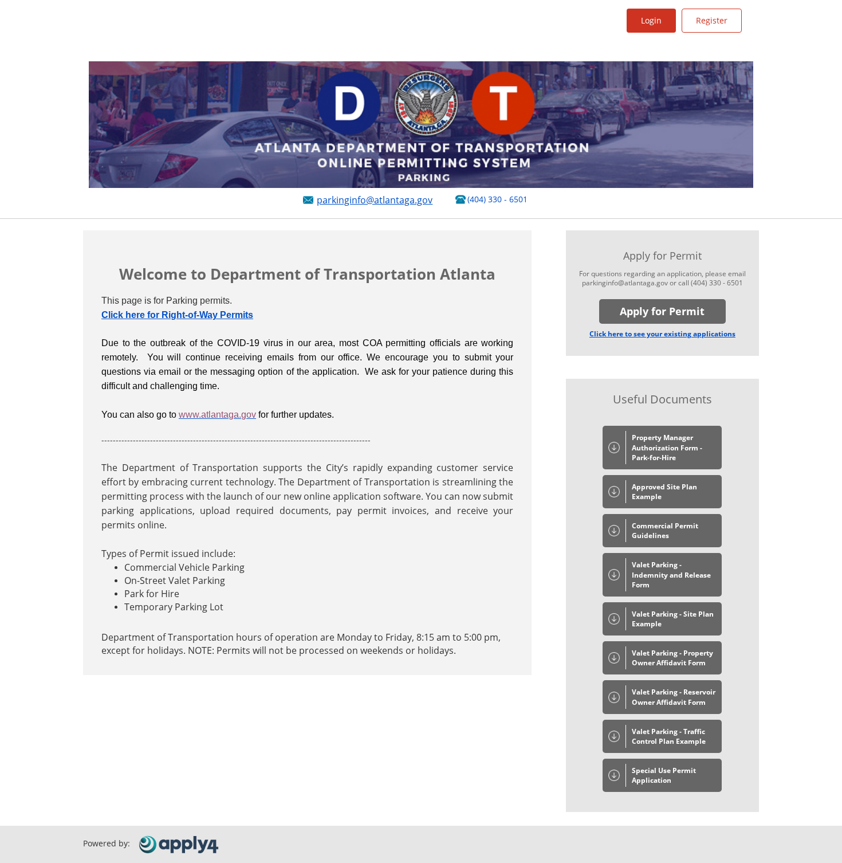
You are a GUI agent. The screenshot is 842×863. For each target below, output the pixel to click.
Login (651, 20)
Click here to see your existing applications (662, 334)
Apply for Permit (662, 311)
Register (711, 20)
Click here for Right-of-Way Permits (177, 315)
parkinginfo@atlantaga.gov (374, 200)
